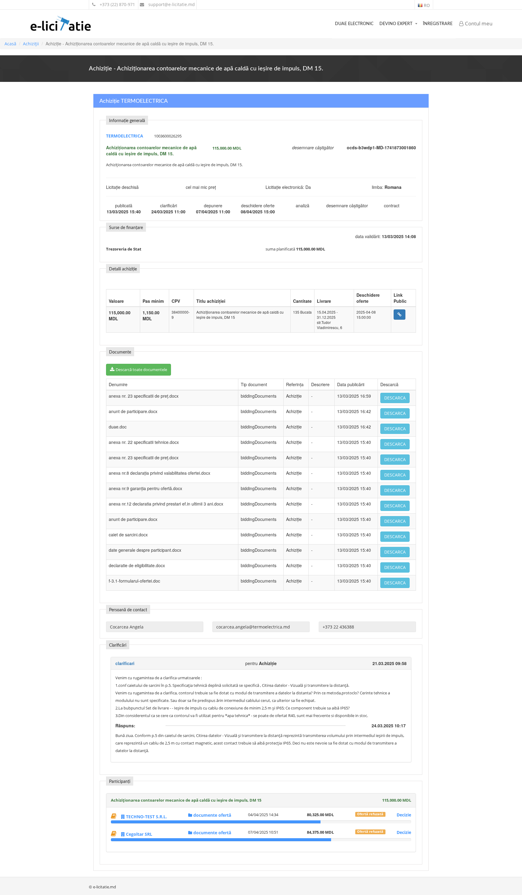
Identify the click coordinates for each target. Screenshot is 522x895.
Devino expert (395, 24)
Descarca (395, 398)
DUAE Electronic (354, 24)
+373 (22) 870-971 (116, 4)
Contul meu (478, 23)
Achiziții (31, 44)
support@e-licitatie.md (171, 4)
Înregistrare (438, 24)
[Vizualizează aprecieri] (114, 816)
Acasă (10, 44)
